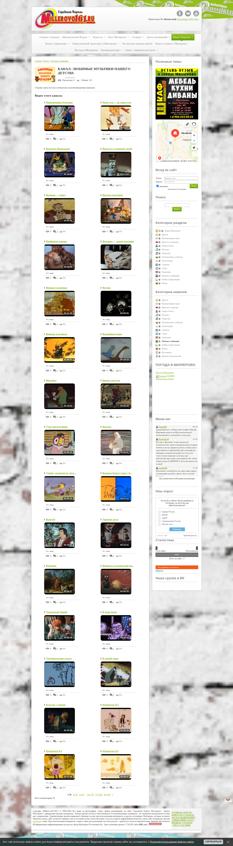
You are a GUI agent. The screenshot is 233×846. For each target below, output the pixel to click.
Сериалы (165, 264)
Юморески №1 (111, 751)
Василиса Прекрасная (58, 149)
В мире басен (110, 612)
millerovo (159, 570)
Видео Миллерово (172, 231)
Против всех (167, 524)
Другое (165, 234)
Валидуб (50, 519)
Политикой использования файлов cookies (172, 842)
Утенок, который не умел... (61, 473)
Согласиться (213, 841)
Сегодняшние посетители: (168, 567)
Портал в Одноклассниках (180, 13)
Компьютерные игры (171, 238)
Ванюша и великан (56, 334)
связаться (37, 821)
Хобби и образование (171, 279)
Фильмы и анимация (59, 61)
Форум (187, 812)
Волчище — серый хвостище (118, 241)
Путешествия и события (172, 257)
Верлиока (51, 380)
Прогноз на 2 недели (165, 379)
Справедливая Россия (171, 521)
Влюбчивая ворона (56, 241)
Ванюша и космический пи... (118, 566)
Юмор (164, 283)
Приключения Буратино (59, 102)
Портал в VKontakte (188, 13)
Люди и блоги (168, 246)
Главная (38, 61)
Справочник (179, 820)
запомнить (163, 186)
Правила (176, 823)
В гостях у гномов (56, 705)
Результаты (192, 535)
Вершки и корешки (56, 288)
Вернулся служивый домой (117, 149)
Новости (177, 815)
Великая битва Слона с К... (117, 473)
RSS (191, 19)
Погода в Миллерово (165, 372)
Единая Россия (168, 512)
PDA (176, 825)
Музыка (165, 249)
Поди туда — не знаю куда (117, 102)
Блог (190, 820)
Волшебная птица (112, 334)
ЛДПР (164, 518)
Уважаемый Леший (56, 612)
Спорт (164, 268)
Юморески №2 (54, 751)
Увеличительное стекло (59, 658)
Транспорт (166, 272)
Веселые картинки (113, 195)
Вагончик (51, 566)
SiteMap (187, 823)
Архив (186, 535)
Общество (166, 253)
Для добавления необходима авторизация (177, 478)
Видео (46, 61)
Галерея (188, 815)
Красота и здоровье (170, 242)
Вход (197, 19)
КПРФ (165, 515)
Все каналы (167, 352)
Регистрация (183, 19)
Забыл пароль (172, 189)
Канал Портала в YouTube (196, 13)
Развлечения (167, 261)
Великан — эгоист (56, 195)
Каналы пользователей (171, 356)
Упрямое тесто (110, 519)
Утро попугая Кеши (57, 427)
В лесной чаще (110, 658)
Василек (107, 427)
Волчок (107, 288)
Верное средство (111, 380)
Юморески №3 (111, 705)
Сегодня (185, 825)
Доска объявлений (183, 818)
